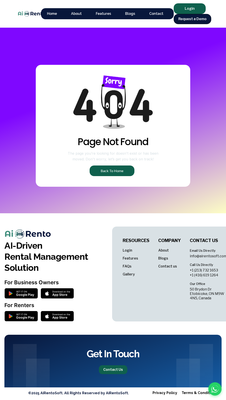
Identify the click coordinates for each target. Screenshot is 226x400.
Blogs (163, 258)
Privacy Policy (165, 393)
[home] (27, 14)
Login (127, 250)
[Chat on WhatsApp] (215, 389)
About (163, 250)
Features (130, 258)
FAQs (127, 266)
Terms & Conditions (199, 393)
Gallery (129, 274)
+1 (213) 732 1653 (204, 270)
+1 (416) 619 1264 (204, 275)
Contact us (167, 266)
